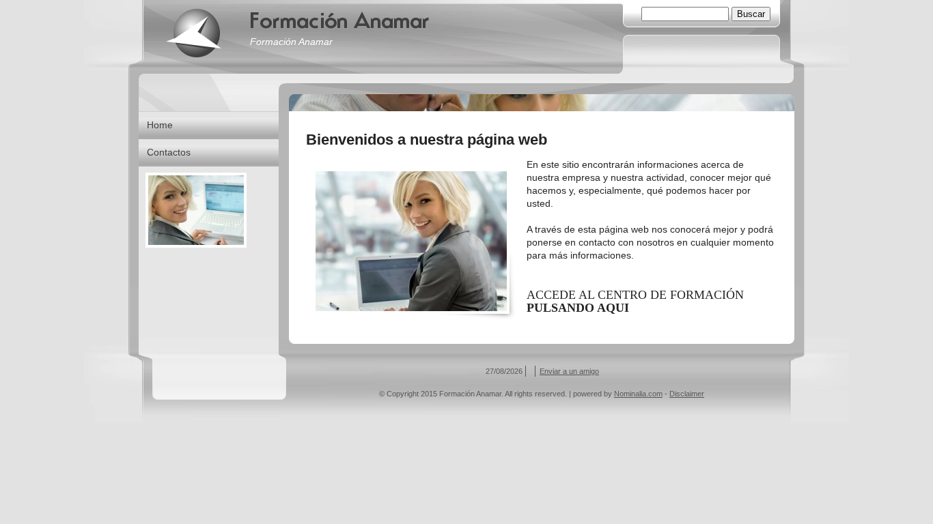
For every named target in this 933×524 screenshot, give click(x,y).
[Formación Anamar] (193, 32)
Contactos (169, 152)
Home (160, 124)
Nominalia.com (638, 394)
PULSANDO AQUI (578, 308)
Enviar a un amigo (569, 371)
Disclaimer (686, 394)
